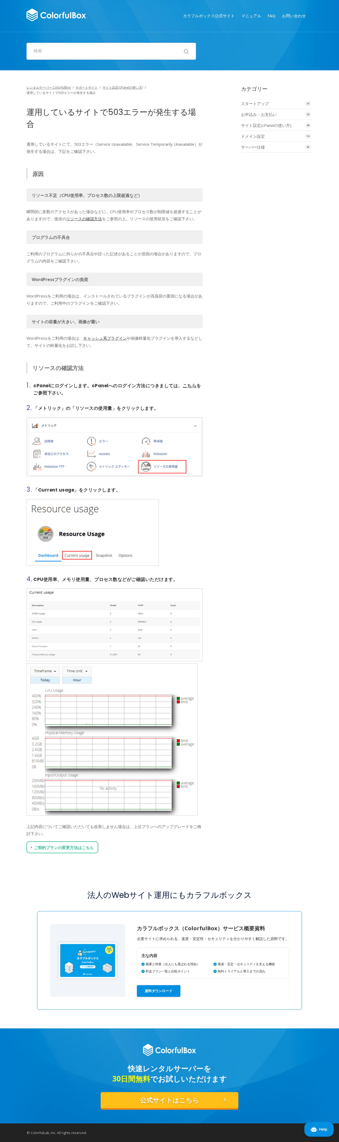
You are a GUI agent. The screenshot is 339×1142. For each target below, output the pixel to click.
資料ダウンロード (158, 991)
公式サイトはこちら (169, 1100)
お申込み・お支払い (259, 114)
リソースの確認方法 (84, 218)
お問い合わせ (294, 16)
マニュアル (251, 16)
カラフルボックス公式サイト (209, 16)
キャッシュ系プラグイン (105, 338)
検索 (38, 51)
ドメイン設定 (253, 136)
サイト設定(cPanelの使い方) (122, 87)
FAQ (271, 16)
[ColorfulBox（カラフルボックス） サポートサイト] (56, 14)
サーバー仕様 (253, 147)
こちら (190, 385)
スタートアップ (255, 103)
